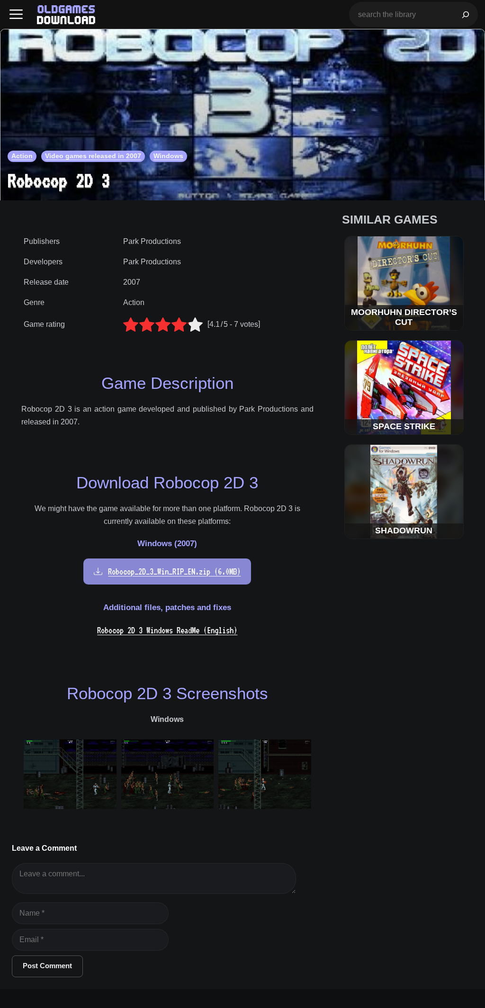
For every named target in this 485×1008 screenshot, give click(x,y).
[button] (16, 14)
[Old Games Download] (66, 14)
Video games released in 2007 (93, 156)
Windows (168, 156)
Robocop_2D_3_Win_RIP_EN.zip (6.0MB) (174, 571)
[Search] (465, 14)
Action (22, 156)
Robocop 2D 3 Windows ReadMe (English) (167, 630)
